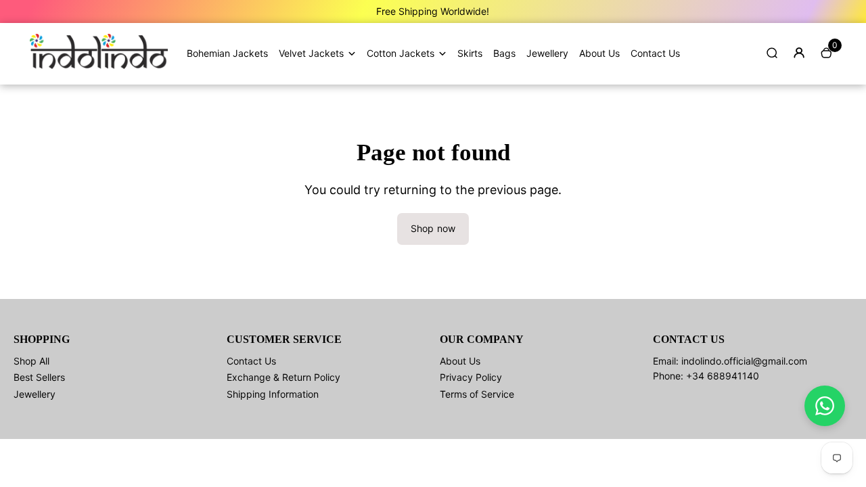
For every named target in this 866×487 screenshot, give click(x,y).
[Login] (799, 53)
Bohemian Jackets (227, 53)
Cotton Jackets (400, 53)
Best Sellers (39, 377)
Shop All (31, 361)
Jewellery (547, 53)
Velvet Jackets (311, 53)
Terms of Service (477, 394)
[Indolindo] (99, 65)
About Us (599, 53)
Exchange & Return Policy (283, 377)
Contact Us (655, 53)
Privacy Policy (471, 377)
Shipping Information (273, 394)
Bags (504, 53)
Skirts (469, 53)
